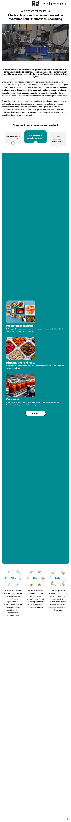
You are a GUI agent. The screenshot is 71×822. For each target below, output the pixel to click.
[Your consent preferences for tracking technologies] (68, 819)
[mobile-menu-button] (6, 4)
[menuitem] (45, 3)
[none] (45, 3)
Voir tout (35, 413)
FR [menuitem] (44, 4)
